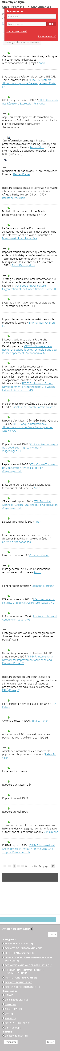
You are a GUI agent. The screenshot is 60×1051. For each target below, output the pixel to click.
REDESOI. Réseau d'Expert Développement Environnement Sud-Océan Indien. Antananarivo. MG (28, 386)
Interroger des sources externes (22, 42)
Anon (42, 63)
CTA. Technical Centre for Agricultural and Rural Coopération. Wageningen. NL (30, 504)
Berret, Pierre (21, 174)
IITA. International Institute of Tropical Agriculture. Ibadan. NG (28, 600)
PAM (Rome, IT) (11, 690)
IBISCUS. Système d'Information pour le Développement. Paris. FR (29, 83)
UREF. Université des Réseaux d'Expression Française (30, 101)
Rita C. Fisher (40, 720)
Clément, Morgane (43, 586)
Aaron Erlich (37, 147)
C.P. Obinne (51, 832)
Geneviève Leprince (23, 265)
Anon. (37, 488)
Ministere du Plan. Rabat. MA (19, 238)
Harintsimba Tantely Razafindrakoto (33, 407)
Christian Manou (39, 555)
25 (53, 866)
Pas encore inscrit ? (47, 36)
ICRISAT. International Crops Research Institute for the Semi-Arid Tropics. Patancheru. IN (28, 848)
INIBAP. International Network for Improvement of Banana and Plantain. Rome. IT (27, 660)
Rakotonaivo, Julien (13, 198)
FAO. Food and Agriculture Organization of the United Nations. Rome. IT (29, 287)
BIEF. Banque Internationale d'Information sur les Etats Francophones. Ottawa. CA (27, 427)
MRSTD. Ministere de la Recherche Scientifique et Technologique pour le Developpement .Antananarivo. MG (30, 349)
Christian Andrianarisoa (16, 542)
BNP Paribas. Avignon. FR (28, 324)
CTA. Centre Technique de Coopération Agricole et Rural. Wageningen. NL (30, 447)
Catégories (9, 939)
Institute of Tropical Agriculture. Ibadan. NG (29, 617)
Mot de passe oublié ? (17, 31)
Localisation (10, 990)
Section (7, 1031)
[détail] (4, 52)
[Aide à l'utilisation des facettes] (32, 929)
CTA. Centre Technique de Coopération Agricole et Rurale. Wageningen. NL (30, 467)
